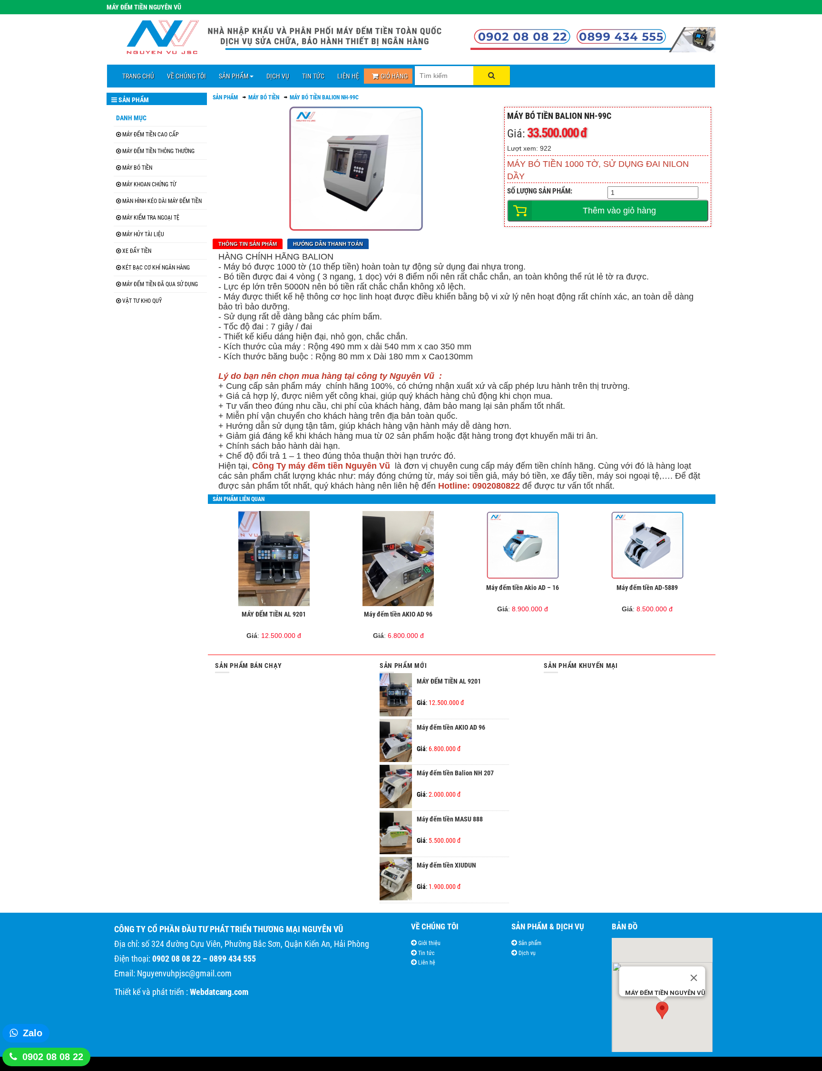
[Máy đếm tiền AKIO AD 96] (398, 558)
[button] (662, 1010)
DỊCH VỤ (277, 76)
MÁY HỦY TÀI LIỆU (143, 234)
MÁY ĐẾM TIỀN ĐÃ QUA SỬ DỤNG (160, 284)
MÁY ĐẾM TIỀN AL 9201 (274, 614)
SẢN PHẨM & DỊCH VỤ (547, 926)
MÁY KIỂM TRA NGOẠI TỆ (150, 217)
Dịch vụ (526, 953)
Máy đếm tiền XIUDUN (446, 865)
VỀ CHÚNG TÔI (186, 76)
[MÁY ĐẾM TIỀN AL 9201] (274, 558)
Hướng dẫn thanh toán (328, 244)
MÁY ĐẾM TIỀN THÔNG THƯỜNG (158, 151)
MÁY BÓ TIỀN (137, 167)
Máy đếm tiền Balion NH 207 (455, 773)
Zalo (32, 1033)
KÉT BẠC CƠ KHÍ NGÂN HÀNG (156, 267)
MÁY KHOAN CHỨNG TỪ (149, 184)
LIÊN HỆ (348, 76)
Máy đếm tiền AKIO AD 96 (398, 614)
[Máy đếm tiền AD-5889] (647, 545)
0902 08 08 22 (52, 1057)
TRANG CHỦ (138, 76)
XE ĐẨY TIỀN (136, 251)
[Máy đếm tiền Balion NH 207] (396, 806)
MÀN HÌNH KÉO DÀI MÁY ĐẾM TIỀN (162, 201)
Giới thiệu (428, 943)
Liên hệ (426, 962)
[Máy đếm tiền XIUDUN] (396, 898)
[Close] (693, 977)
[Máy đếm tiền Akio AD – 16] (523, 545)
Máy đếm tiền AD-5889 (647, 587)
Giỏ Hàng (394, 76)
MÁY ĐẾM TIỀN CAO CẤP (150, 134)
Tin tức (426, 953)
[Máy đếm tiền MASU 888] (396, 852)
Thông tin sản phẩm (247, 244)
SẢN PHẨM (234, 76)
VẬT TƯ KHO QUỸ (142, 301)
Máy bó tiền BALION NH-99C (324, 97)
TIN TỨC (313, 76)
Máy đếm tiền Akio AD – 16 (522, 587)
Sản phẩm (529, 943)
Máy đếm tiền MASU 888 (450, 819)
